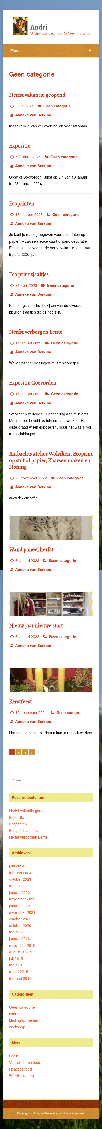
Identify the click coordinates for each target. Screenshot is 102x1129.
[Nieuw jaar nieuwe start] (51, 604)
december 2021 (22, 912)
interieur (16, 1013)
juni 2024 (16, 865)
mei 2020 (17, 931)
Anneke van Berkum (33, 114)
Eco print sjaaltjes (29, 274)
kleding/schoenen (23, 1020)
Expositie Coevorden (32, 382)
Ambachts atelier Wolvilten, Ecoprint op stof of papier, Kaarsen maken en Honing (51, 460)
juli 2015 (16, 958)
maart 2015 (18, 971)
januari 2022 (19, 905)
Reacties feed (20, 1069)
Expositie (19, 145)
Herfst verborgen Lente (36, 332)
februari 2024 (20, 872)
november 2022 (22, 898)
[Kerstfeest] (51, 680)
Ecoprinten (22, 203)
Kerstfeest (20, 701)
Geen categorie (57, 106)
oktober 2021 (20, 918)
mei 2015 (17, 965)
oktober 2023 (20, 879)
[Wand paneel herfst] (51, 528)
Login (13, 1055)
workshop (17, 1026)
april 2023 (17, 885)
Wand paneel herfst (31, 549)
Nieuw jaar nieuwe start (36, 625)
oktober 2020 (20, 925)
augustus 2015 (21, 951)
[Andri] (51, 26)
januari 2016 (19, 938)
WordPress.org (21, 1075)
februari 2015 (20, 978)
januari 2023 (19, 892)
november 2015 (22, 945)
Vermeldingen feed (24, 1062)
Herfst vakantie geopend (37, 95)
